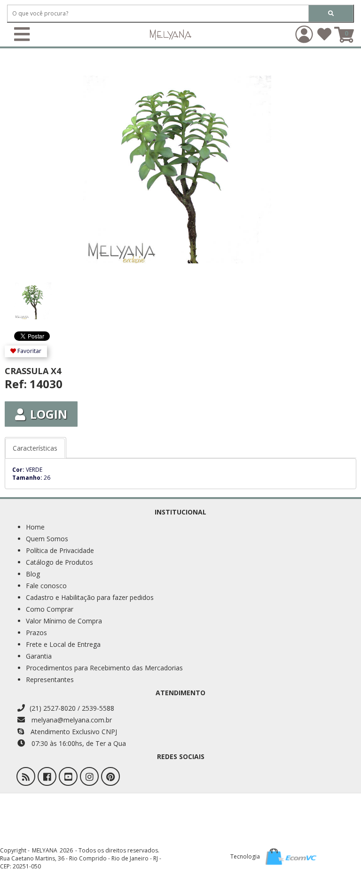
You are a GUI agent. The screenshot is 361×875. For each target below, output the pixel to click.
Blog (33, 573)
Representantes (50, 679)
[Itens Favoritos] (324, 37)
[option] (48, 296)
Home (35, 526)
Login (48, 414)
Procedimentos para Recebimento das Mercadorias (104, 667)
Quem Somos (47, 538)
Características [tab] (35, 448)
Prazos (36, 632)
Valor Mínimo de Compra (64, 620)
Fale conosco (46, 585)
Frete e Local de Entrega (63, 644)
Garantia (39, 656)
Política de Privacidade (60, 550)
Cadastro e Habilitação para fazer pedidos (90, 597)
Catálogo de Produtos (59, 562)
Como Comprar (49, 609)
